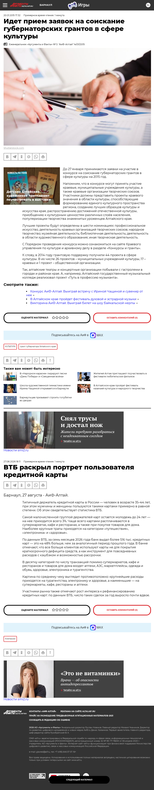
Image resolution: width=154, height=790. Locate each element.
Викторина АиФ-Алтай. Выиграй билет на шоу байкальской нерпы (82, 303)
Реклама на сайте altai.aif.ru (77, 711)
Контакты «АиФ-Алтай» (42, 711)
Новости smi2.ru (16, 450)
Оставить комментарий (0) (122, 318)
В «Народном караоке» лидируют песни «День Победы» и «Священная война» (43, 375)
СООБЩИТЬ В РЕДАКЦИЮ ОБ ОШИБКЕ (49, 720)
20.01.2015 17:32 (12, 15)
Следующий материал (79, 780)
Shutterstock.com (14, 147)
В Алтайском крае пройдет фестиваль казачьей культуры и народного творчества (119, 387)
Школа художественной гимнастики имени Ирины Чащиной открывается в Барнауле (45, 387)
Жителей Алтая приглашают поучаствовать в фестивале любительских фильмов (120, 375)
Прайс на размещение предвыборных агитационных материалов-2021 (71, 716)
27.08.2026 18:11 (12, 461)
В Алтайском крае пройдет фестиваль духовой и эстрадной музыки (83, 299)
